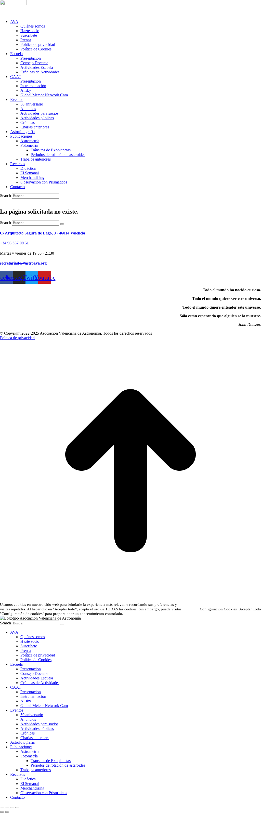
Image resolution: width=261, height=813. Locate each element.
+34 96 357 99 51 (14, 243)
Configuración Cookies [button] (218, 609)
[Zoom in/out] (17, 807)
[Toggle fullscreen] (12, 807)
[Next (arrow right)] (7, 812)
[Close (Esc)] (2, 807)
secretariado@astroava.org (23, 263)
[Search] (62, 224)
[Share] (7, 807)
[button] (130, 201)
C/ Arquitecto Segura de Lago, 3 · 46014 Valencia (42, 233)
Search (5, 195)
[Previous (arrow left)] (2, 812)
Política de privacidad (17, 338)
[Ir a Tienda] (130, 600)
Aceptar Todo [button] (250, 609)
